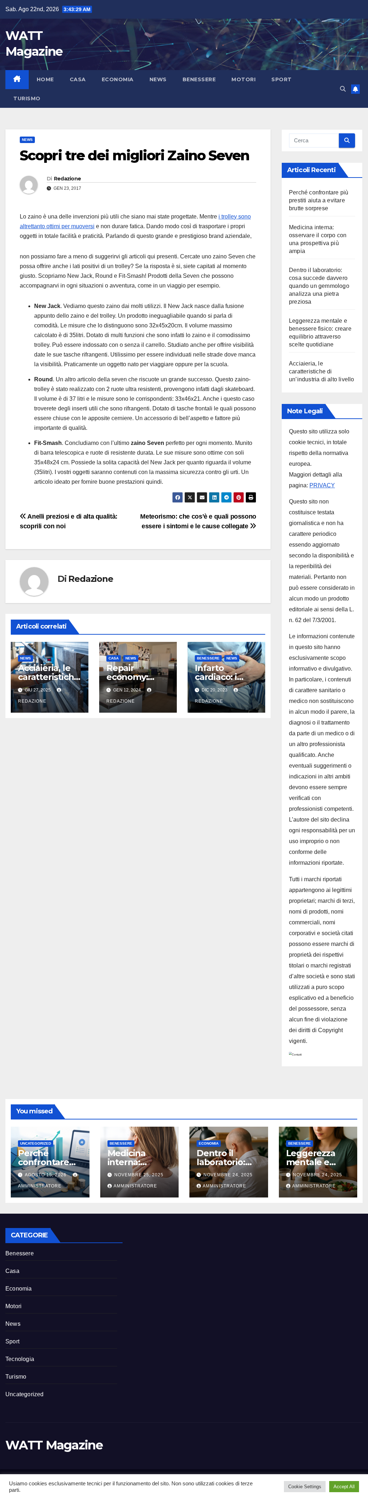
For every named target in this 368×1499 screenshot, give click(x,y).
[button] (343, 89)
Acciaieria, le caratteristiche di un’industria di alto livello (321, 371)
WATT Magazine (53, 1445)
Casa (78, 79)
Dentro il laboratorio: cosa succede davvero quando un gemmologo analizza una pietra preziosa (319, 286)
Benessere (199, 79)
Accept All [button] (344, 1486)
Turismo (27, 98)
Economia (118, 79)
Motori (243, 79)
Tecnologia (19, 1359)
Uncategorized (35, 1143)
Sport (281, 79)
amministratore (135, 1185)
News (158, 79)
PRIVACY (322, 485)
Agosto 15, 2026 (46, 1174)
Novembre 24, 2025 (228, 1174)
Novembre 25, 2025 (139, 1174)
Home (45, 79)
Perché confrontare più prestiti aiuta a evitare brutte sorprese (318, 200)
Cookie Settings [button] (304, 1486)
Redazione (67, 178)
